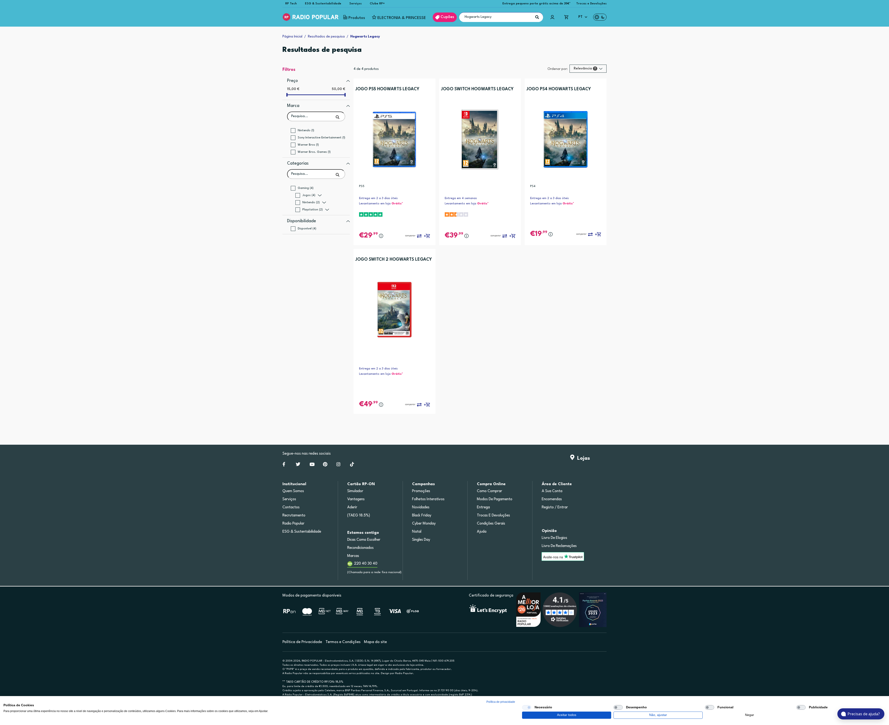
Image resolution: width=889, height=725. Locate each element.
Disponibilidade (301, 221)
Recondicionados (360, 548)
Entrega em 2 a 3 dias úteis (378, 198)
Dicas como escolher (363, 540)
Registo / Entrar (555, 507)
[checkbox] (526, 707)
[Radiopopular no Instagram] (338, 465)
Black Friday (421, 515)
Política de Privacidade (302, 642)
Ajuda (481, 532)
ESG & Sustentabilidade (323, 3)
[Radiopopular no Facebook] (283, 465)
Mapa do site (375, 642)
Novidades (420, 507)
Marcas (353, 556)
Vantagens (356, 499)
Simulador (355, 491)
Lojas (582, 458)
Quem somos (293, 491)
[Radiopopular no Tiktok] (352, 465)
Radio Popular (293, 523)
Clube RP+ (377, 3)
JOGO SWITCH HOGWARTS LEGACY (477, 89)
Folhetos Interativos (428, 499)
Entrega (483, 507)
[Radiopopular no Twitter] (298, 465)
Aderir (352, 507)
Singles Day (421, 540)
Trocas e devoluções (493, 515)
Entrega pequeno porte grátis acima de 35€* (536, 3)
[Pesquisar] (537, 17)
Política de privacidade (500, 701)
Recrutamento (293, 515)
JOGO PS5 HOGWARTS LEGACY (387, 89)
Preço (292, 81)
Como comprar (489, 491)
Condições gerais (491, 523)
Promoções (421, 491)
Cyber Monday (424, 523)
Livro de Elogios (554, 538)
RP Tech (291, 3)
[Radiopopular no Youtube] (312, 465)
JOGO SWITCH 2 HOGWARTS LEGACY (393, 259)
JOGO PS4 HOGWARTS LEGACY (558, 89)
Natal (416, 532)
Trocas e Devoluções (591, 3)
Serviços (355, 3)
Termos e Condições (343, 642)
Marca (293, 106)
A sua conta (552, 491)
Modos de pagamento (494, 499)
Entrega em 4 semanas (461, 198)
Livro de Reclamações (559, 546)
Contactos (291, 507)
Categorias (298, 163)
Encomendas (552, 499)
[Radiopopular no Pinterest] (325, 465)
